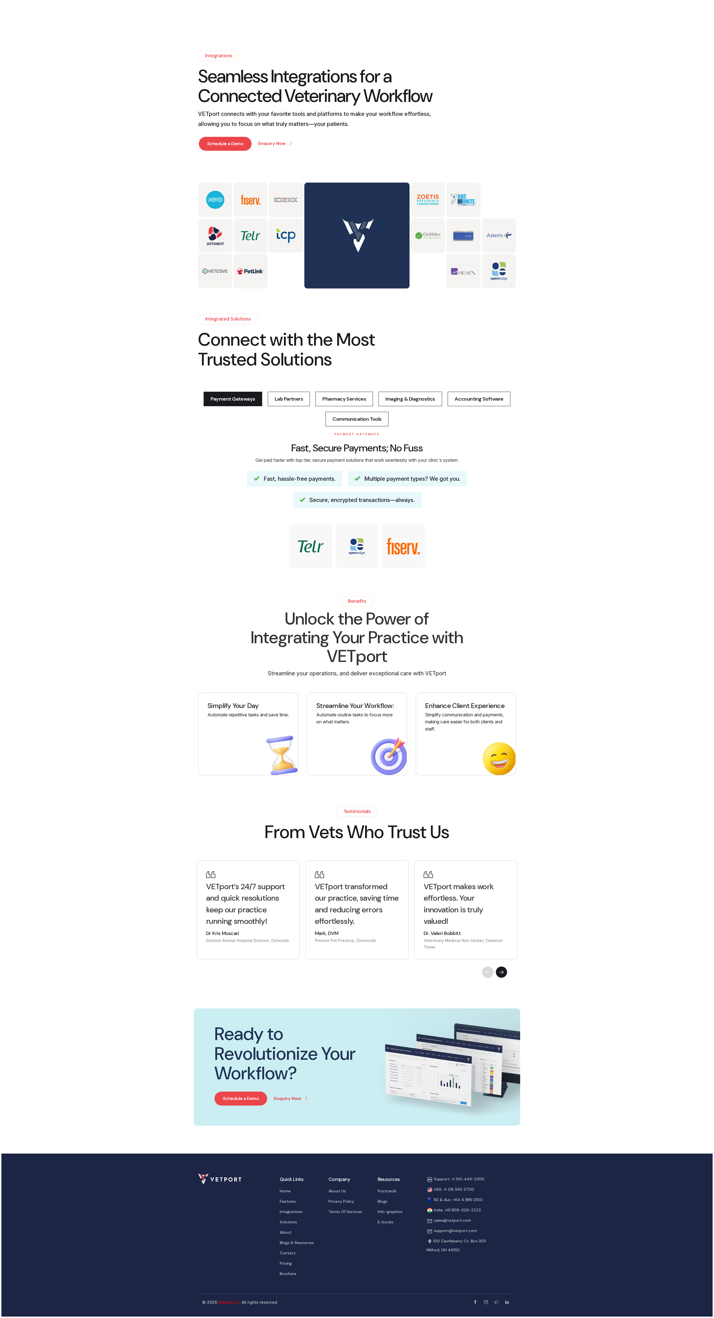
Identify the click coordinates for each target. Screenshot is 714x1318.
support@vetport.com (455, 1230)
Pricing (286, 1263)
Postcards (387, 1190)
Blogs (382, 1201)
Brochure (288, 1273)
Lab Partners (289, 399)
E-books (386, 1221)
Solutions (288, 1221)
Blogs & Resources (297, 1242)
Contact (288, 1252)
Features (288, 1201)
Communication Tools (357, 419)
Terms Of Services (345, 1211)
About (285, 1232)
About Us (337, 1190)
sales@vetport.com (452, 1220)
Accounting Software (479, 399)
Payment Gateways (233, 399)
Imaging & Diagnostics (410, 399)
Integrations (291, 1211)
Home (285, 1190)
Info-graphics (390, 1211)
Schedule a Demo (225, 144)
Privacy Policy (341, 1201)
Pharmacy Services (344, 399)
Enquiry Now (287, 1098)
